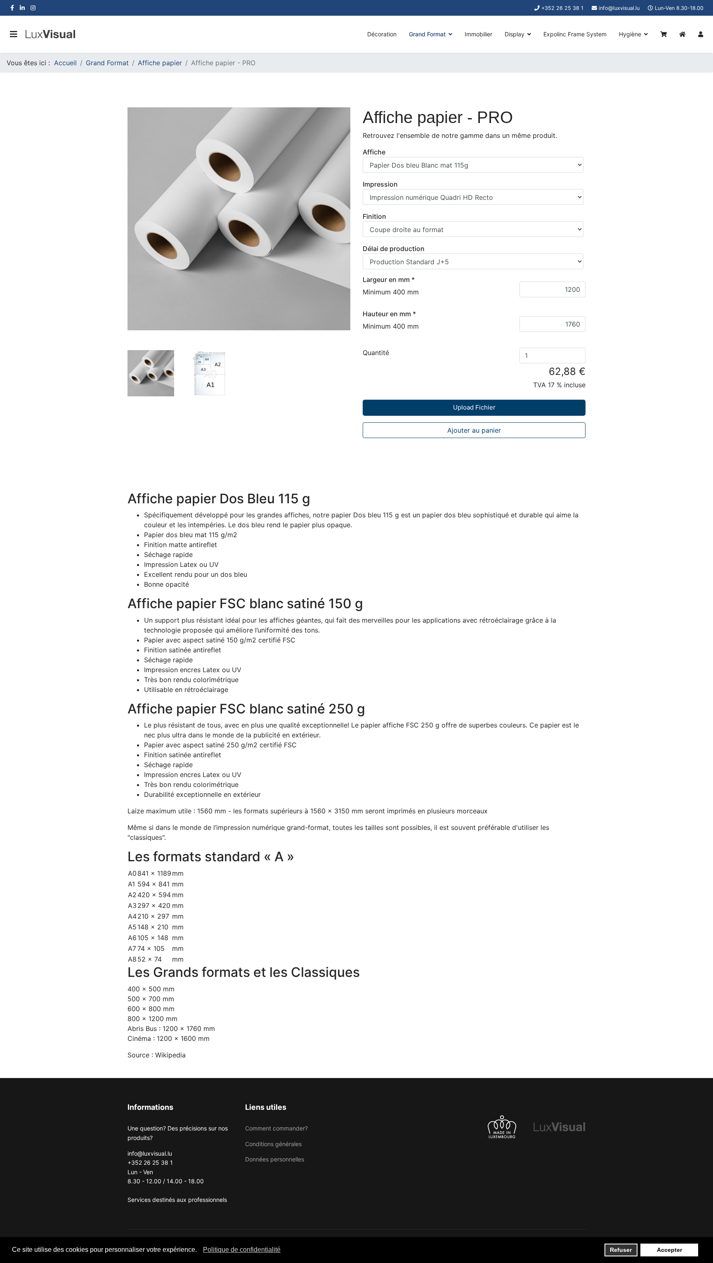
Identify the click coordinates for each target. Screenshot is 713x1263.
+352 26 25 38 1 (562, 8)
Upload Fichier (474, 407)
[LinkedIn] (22, 7)
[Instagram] (33, 7)
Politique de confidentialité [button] (242, 1249)
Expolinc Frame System (575, 34)
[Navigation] (13, 34)
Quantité (376, 352)
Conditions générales (273, 1143)
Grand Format (427, 34)
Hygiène (630, 34)
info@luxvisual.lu (619, 8)
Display (514, 34)
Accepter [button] (669, 1249)
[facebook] (12, 7)
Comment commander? (276, 1128)
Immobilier (478, 34)
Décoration (382, 34)
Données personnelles (274, 1159)
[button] (199, 1250)
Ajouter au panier (474, 430)
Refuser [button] (621, 1249)
